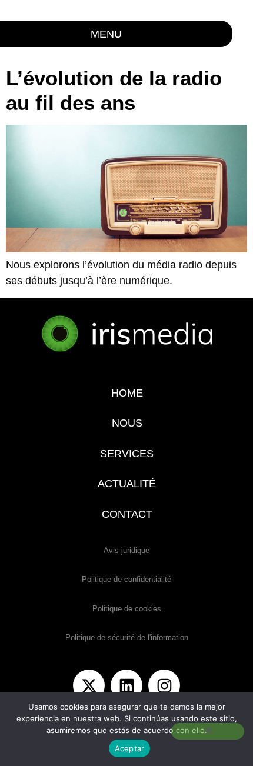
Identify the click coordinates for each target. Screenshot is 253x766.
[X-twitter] (89, 685)
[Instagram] (164, 685)
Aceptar (130, 748)
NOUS (126, 423)
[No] (207, 731)
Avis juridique (126, 550)
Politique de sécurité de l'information (126, 637)
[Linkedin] (126, 685)
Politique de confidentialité (126, 579)
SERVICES (127, 453)
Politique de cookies (126, 608)
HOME (126, 393)
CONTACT (126, 514)
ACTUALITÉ (127, 483)
